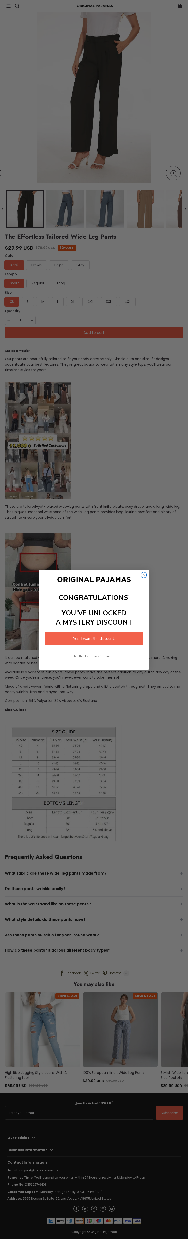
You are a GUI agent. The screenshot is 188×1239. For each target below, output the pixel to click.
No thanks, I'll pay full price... (94, 656)
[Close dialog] (144, 575)
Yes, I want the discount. (94, 638)
